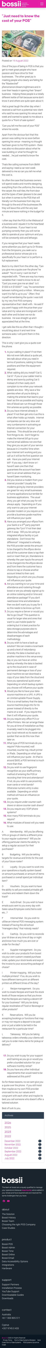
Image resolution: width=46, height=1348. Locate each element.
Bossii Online (8, 1254)
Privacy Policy (7, 1340)
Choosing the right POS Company (19, 1224)
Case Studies (8, 1228)
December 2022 (22, 1141)
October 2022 (22, 1148)
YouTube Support (10, 1291)
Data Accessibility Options (15, 1261)
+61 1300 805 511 (11, 1318)
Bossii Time (8, 1251)
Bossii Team (8, 1221)
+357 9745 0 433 (10, 1328)
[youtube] (8, 1201)
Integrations (8, 1265)
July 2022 (22, 1158)
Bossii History (9, 1217)
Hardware (7, 1268)
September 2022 (22, 1151)
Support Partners (10, 1284)
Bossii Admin (8, 1247)
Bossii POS (7, 1244)
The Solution (8, 1214)
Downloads (7, 1298)
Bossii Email (8, 1258)
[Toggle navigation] (42, 3)
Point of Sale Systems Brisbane (24, 1340)
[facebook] (4, 1201)
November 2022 (22, 1144)
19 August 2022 (20, 60)
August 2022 (22, 1155)
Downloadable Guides (13, 1295)
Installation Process (12, 1288)
